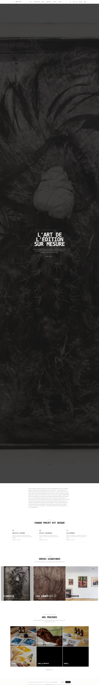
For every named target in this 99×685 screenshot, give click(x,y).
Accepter (68, 682)
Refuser (62, 682)
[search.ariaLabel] (70, 2)
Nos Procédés (48, 669)
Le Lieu (30, 1)
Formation (55, 1)
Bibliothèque (48, 1)
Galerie (43, 1)
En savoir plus (55, 682)
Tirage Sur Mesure (37, 1)
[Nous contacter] (85, 2)
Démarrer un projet (48, 256)
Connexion (81, 1)
